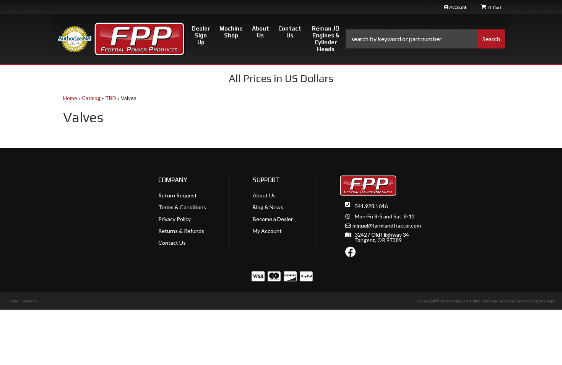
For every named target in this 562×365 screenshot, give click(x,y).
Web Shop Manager (538, 301)
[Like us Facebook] (350, 253)
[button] (425, 38)
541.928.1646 (371, 206)
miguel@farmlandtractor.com (386, 225)
